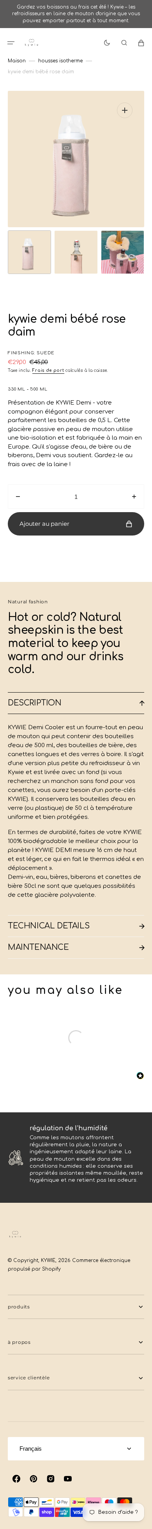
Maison (17, 61)
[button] (10, 42)
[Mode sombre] (107, 42)
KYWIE (48, 1260)
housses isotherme (60, 61)
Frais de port (48, 370)
